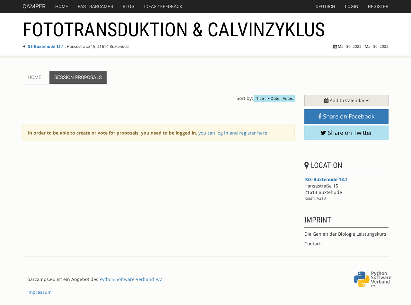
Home (61, 6)
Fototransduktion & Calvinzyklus (173, 29)
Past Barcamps (95, 6)
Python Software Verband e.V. (131, 279)
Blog (129, 6)
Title (260, 98)
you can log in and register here (232, 133)
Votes (288, 98)
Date (274, 98)
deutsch (325, 6)
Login (351, 6)
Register (378, 6)
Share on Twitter (349, 132)
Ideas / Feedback (163, 6)
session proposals (78, 77)
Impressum (39, 292)
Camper (34, 6)
